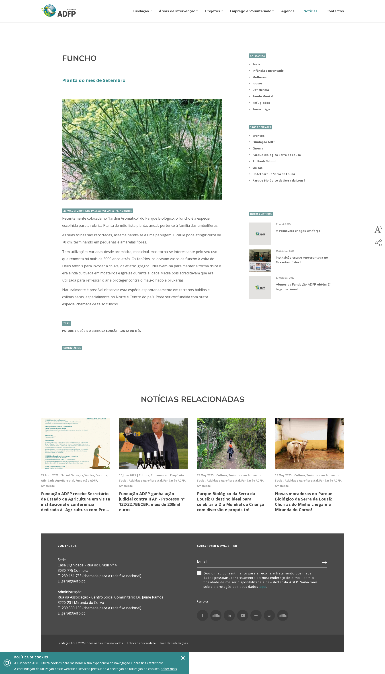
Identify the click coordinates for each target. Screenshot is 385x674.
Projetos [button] (213, 11)
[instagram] (215, 615)
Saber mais (169, 669)
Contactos (335, 11)
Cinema (257, 148)
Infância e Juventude (268, 71)
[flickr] (256, 615)
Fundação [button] (141, 11)
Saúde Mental (262, 96)
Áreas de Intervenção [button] (177, 11)
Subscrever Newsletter (217, 546)
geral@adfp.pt (73, 613)
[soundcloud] (282, 615)
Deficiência (260, 90)
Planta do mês (129, 331)
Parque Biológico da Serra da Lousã (278, 180)
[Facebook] (202, 615)
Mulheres (259, 77)
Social (256, 64)
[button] (378, 229)
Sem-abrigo (261, 109)
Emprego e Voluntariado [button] (251, 11)
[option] (142, 149)
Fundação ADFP (263, 142)
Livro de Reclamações (174, 643)
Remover (202, 601)
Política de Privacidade (141, 643)
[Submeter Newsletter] (324, 561)
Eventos (258, 136)
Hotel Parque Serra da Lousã (273, 174)
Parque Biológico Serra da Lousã (89, 331)
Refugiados (261, 103)
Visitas (257, 168)
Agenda (288, 11)
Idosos (257, 83)
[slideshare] (269, 615)
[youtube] (242, 615)
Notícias (310, 11)
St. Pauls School (264, 161)
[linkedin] (229, 615)
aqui (262, 586)
